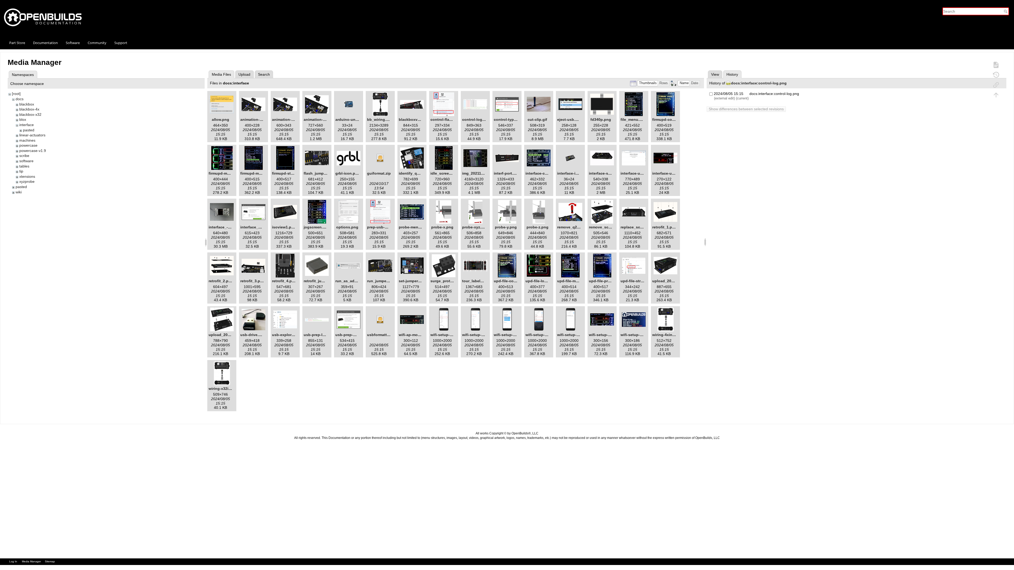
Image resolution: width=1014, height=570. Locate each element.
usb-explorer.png (287, 335)
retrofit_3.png (252, 281)
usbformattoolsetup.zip (388, 335)
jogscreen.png (317, 227)
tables (24, 166)
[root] (16, 94)
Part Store (17, 42)
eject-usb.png (569, 119)
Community (97, 42)
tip (21, 171)
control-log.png (476, 119)
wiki (19, 192)
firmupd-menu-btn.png (229, 173)
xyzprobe (27, 181)
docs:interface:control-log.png (759, 83)
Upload (244, 74)
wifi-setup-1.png (445, 335)
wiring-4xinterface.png (672, 335)
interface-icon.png (573, 173)
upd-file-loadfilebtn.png (547, 281)
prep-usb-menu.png (385, 227)
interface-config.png (543, 173)
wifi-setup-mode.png (639, 335)
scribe (24, 156)
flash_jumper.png (319, 173)
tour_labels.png (476, 281)
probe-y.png (506, 227)
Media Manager (31, 561)
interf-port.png (507, 173)
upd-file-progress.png (608, 281)
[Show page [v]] (996, 65)
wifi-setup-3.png (508, 335)
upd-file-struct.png (638, 281)
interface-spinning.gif (608, 173)
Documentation (45, 42)
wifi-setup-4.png (540, 335)
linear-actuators (32, 135)
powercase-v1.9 (32, 151)
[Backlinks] (996, 85)
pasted (28, 130)
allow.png (220, 119)
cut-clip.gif (537, 119)
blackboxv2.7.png (415, 119)
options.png (347, 227)
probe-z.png (537, 227)
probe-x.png (442, 227)
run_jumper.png (381, 281)
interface (26, 125)
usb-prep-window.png (355, 335)
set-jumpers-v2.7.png (418, 281)
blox (22, 119)
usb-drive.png (253, 335)
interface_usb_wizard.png (263, 227)
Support (120, 42)
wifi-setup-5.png (572, 335)
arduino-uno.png (350, 119)
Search (1006, 11)
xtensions (27, 176)
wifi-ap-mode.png (414, 335)
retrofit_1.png (664, 227)
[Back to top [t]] (996, 95)
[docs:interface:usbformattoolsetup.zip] (380, 319)
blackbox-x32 (30, 114)
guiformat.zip (379, 173)
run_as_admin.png (352, 281)
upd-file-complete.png (514, 281)
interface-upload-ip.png (673, 173)
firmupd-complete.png (672, 119)
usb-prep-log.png (319, 335)
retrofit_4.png (284, 281)
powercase (28, 145)
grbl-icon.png (347, 173)
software (26, 161)
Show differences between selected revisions (746, 109)
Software (73, 42)
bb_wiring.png (380, 119)
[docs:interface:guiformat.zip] (380, 158)
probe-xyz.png (475, 227)
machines (27, 140)
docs (20, 99)
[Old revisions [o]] (996, 75)
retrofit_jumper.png (321, 281)
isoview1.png (284, 227)
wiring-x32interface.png (230, 388)
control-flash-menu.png (451, 119)
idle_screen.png (444, 173)
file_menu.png (633, 119)
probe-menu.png (414, 227)
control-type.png (509, 119)
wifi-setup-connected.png (612, 335)
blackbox (26, 104)
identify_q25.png (414, 173)
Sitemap (50, 561)
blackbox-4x (29, 109)
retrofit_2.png (221, 281)
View (715, 74)
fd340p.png (600, 119)
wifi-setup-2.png (477, 335)
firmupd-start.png (288, 173)
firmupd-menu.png (257, 173)
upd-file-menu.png (574, 281)
